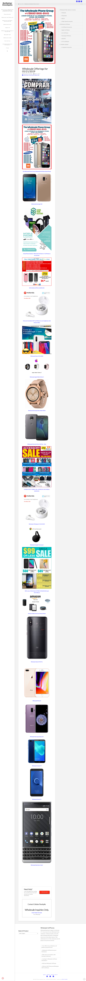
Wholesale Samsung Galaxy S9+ (37, 736)
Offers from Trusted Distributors (31, 75)
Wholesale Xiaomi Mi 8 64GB (36, 356)
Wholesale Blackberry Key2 (37, 865)
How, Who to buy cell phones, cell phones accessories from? (49, 946)
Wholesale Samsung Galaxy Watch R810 (36, 410)
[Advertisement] (37, 77)
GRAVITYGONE (64, 979)
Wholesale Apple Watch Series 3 (37, 377)
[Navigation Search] (7, 51)
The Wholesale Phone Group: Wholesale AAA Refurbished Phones (37, 171)
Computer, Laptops (64, 44)
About (44, 974)
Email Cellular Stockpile (37, 912)
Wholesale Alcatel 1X (36, 799)
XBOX (63, 18)
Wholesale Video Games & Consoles (68, 9)
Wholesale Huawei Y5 (36, 765)
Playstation (64, 15)
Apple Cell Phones (66, 30)
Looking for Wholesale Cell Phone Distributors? (49, 959)
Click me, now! (44, 892)
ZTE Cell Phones (65, 41)
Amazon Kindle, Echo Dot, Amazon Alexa (37, 613)
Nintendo (64, 12)
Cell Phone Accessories (67, 27)
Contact (48, 974)
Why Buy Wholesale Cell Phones (49, 963)
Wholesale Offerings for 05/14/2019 (37, 524)
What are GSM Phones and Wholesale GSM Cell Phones (50, 967)
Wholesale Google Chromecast (37, 544)
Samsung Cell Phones (66, 35)
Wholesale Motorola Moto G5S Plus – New (36, 444)
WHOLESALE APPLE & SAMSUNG (36, 287)
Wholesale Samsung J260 (36, 204)
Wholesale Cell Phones (65, 24)
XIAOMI (64, 38)
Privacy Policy (54, 974)
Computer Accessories (67, 47)
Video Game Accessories (67, 21)
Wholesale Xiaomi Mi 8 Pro (37, 661)
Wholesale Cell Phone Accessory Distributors (48, 951)
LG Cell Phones (65, 32)
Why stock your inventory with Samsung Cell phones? (48, 955)
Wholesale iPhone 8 (37, 700)
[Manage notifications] (3, 978)
